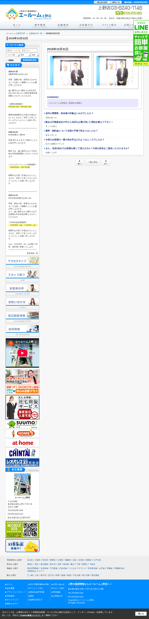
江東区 (60, 560)
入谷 (37, 575)
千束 (78, 564)
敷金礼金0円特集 (37, 592)
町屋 (57, 575)
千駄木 (92, 564)
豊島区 (89, 560)
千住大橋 (76, 575)
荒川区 (45, 560)
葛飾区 (68, 560)
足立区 (30, 560)
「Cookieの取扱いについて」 (30, 615)
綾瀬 (63, 575)
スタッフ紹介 (58, 588)
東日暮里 (44, 564)
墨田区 (53, 560)
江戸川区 (97, 560)
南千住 (53, 564)
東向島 (66, 564)
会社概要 (10, 588)
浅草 (59, 564)
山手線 (102, 568)
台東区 (37, 560)
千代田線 (53, 568)
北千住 (51, 575)
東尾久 (30, 564)
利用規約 (10, 596)
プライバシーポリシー (16, 592)
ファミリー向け (36, 588)
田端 (69, 575)
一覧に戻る (92, 162)
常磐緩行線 (119, 568)
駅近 (32, 596)
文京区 (81, 560)
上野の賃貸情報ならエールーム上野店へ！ (90, 584)
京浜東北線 (92, 568)
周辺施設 (57, 592)
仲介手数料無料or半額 (39, 584)
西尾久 (85, 564)
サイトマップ (12, 600)
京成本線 (44, 568)
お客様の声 (58, 596)
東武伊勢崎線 (33, 568)
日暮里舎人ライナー (35, 571)
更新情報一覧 (32, 253)
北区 (74, 560)
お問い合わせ (58, 584)
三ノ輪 (30, 575)
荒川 (37, 564)
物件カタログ (12, 604)
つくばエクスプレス (77, 568)
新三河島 (86, 575)
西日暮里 (95, 575)
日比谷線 (63, 568)
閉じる (141, 614)
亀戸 (72, 564)
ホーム (10, 584)
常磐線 (109, 568)
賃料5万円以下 (36, 600)
